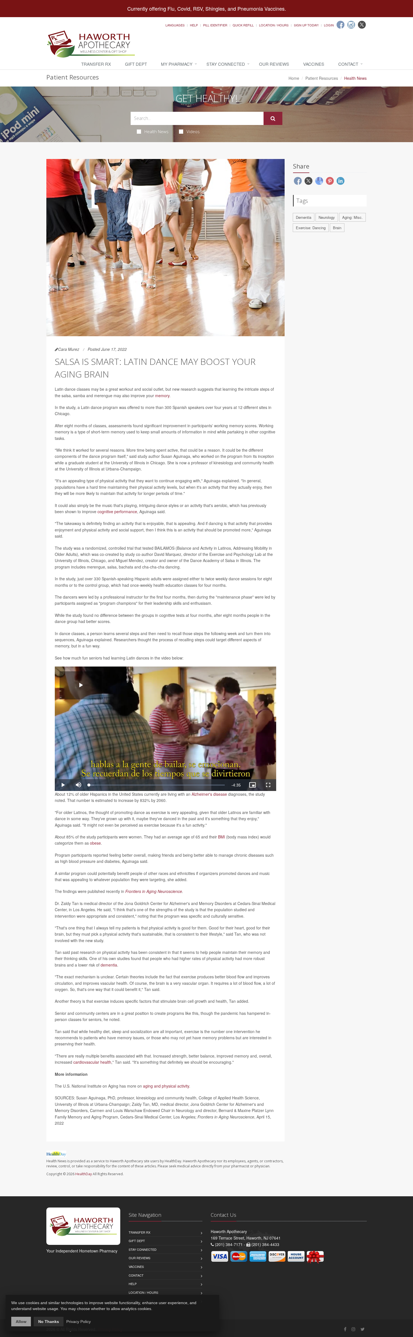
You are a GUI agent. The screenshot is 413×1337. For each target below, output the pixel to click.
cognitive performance (117, 511)
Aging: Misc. (352, 217)
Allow (21, 1321)
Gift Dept (136, 64)
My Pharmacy (176, 64)
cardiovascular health (92, 1062)
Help (194, 25)
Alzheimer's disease (209, 794)
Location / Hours (274, 25)
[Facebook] (340, 25)
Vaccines (313, 64)
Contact (348, 64)
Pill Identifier (215, 25)
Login (329, 25)
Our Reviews (274, 64)
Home (294, 78)
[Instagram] (351, 25)
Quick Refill (243, 25)
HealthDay (83, 1174)
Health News (156, 131)
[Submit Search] (273, 118)
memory (162, 395)
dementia (109, 965)
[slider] (157, 785)
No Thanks (48, 1321)
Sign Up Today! (306, 25)
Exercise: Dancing (311, 227)
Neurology (327, 217)
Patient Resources (321, 78)
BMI (221, 837)
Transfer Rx (96, 64)
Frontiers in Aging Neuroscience (153, 891)
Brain (337, 227)
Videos (193, 131)
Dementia (303, 217)
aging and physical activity (166, 1086)
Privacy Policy (78, 1321)
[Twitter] (362, 25)
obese (95, 843)
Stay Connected (225, 64)
